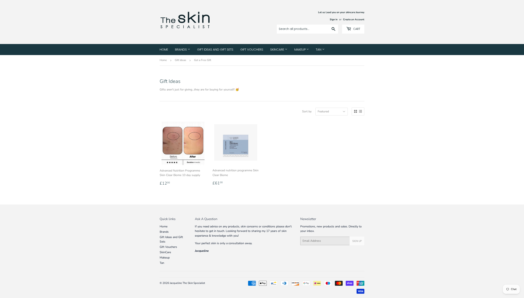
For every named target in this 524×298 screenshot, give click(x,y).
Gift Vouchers (251, 49)
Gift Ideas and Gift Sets (215, 49)
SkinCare (277, 49)
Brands (181, 49)
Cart (356, 29)
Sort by (307, 111)
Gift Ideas (180, 60)
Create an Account (353, 19)
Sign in (334, 19)
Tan (319, 49)
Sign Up (357, 241)
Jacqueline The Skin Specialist (187, 283)
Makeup (300, 49)
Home (164, 49)
